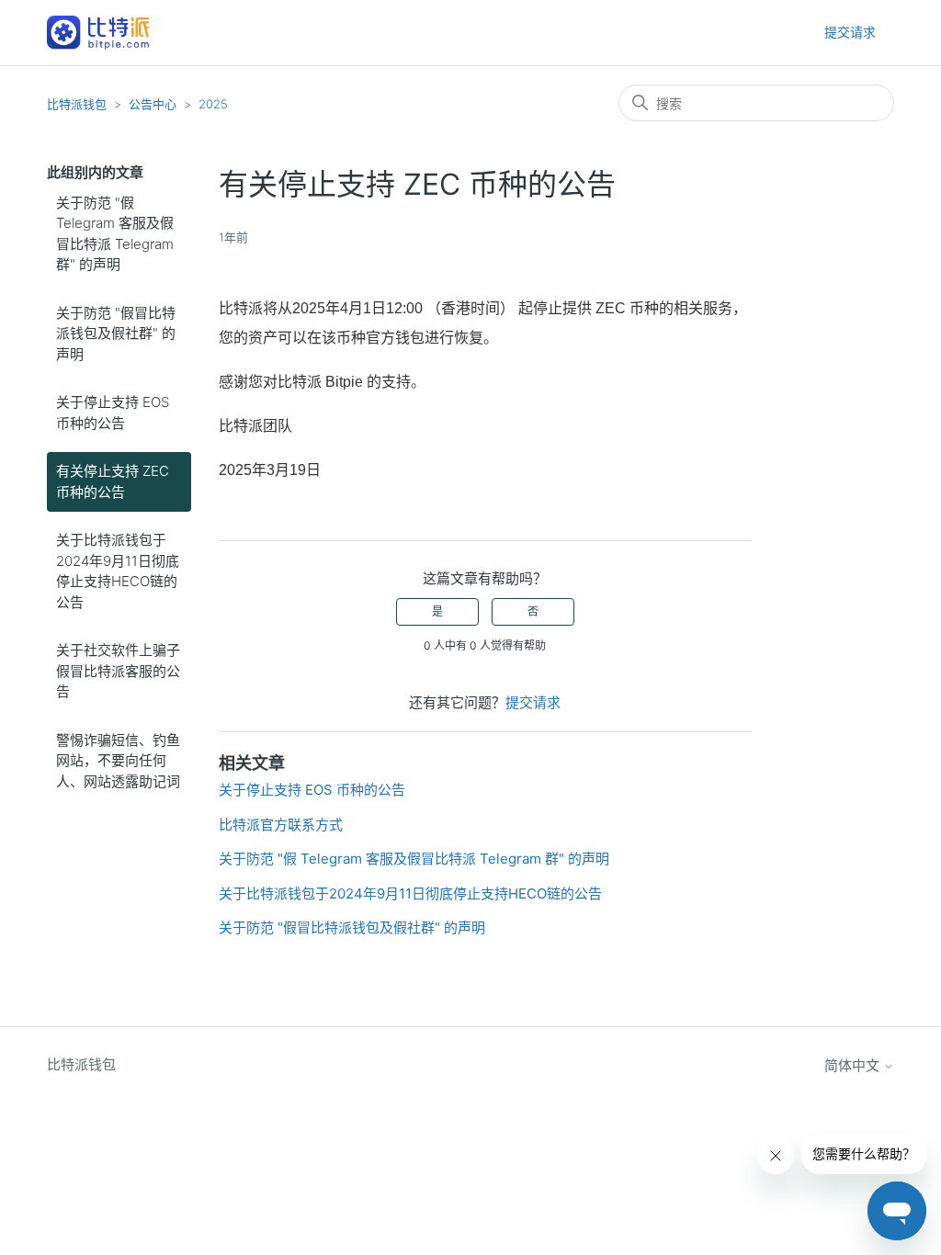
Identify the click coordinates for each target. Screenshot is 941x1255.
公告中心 (152, 103)
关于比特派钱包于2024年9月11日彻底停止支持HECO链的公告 (117, 571)
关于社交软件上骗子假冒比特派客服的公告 (118, 670)
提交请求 (850, 32)
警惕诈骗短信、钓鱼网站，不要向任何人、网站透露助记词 (118, 760)
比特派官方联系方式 (281, 824)
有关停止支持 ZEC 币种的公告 (112, 481)
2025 (213, 103)
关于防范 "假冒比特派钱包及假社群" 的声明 (116, 333)
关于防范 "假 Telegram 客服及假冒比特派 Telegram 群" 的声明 (115, 234)
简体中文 (853, 1065)
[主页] (98, 33)
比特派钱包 (77, 103)
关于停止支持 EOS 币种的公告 (112, 412)
